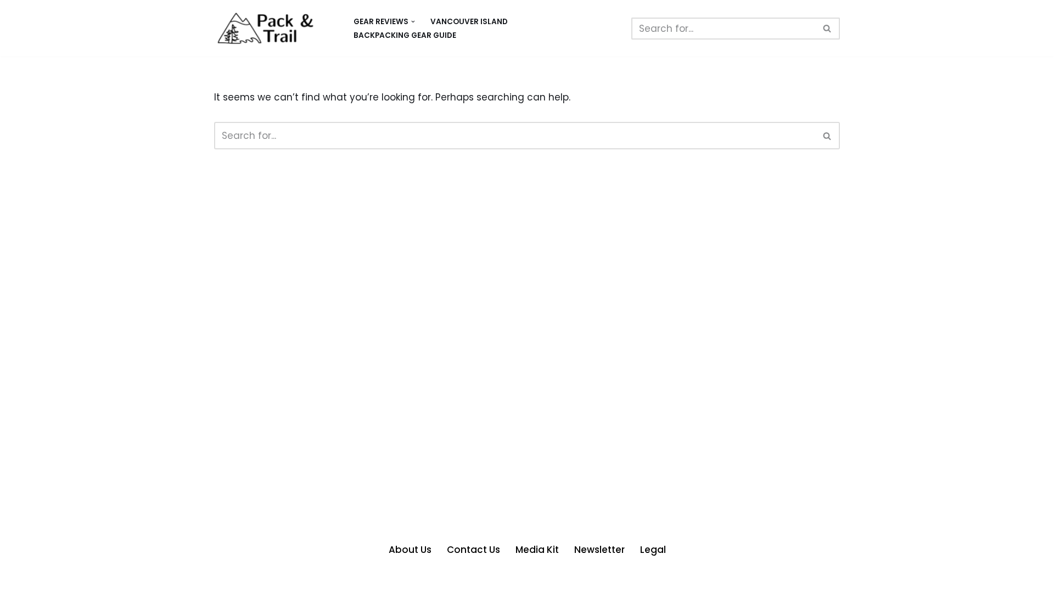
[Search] (827, 29)
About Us (410, 549)
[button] (413, 22)
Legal (653, 549)
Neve (226, 578)
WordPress (330, 578)
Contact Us (473, 549)
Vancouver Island (469, 21)
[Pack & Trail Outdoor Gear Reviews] (274, 28)
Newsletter (599, 549)
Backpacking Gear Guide (405, 35)
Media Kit (537, 549)
